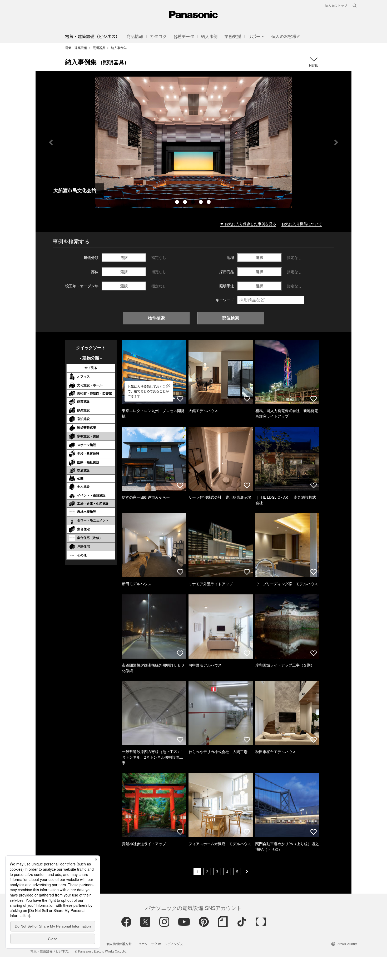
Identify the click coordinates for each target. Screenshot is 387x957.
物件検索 (156, 318)
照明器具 (99, 48)
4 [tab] (201, 202)
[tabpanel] (193, 142)
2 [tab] (185, 202)
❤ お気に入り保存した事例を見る (248, 223)
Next (336, 142)
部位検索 (230, 318)
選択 (124, 257)
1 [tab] (177, 202)
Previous (51, 142)
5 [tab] (209, 202)
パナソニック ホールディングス (160, 943)
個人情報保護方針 (119, 943)
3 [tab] (193, 202)
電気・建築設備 (76, 48)
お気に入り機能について (301, 223)
